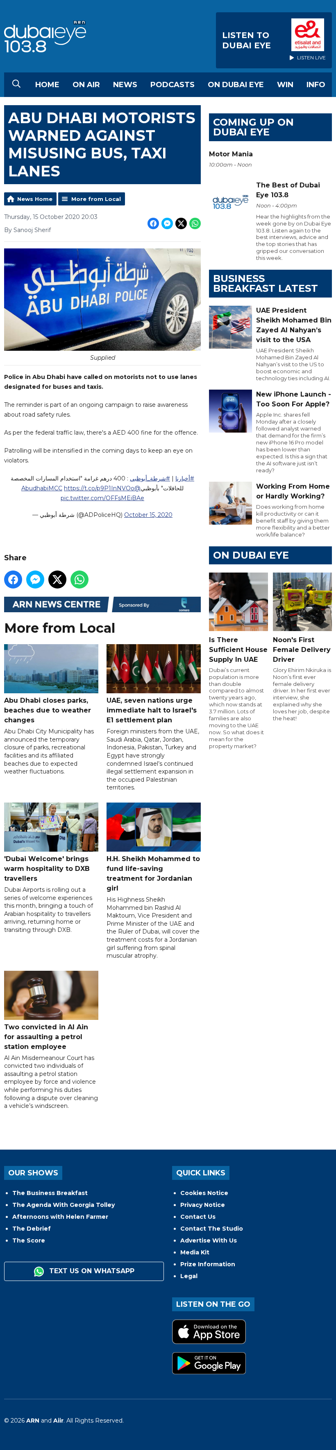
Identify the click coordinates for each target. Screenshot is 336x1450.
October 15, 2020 (148, 515)
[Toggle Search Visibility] (16, 84)
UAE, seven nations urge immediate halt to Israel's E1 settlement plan (152, 710)
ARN (32, 1420)
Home (47, 84)
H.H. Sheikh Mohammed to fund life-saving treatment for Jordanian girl (153, 873)
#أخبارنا (184, 478)
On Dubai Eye (236, 84)
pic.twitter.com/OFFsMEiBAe (102, 498)
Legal (189, 1276)
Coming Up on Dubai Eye (253, 127)
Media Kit (194, 1252)
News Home (34, 199)
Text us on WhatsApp (90, 1271)
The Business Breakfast (50, 1193)
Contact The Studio (211, 1228)
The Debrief (31, 1228)
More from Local (96, 199)
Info (315, 84)
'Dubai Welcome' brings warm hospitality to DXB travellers (47, 868)
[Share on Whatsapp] (195, 223)
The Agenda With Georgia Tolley (63, 1205)
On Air (86, 84)
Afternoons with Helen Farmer (60, 1216)
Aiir (58, 1420)
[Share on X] (181, 223)
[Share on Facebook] (153, 223)
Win (285, 84)
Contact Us (198, 1216)
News (125, 84)
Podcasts (172, 84)
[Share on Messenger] (167, 223)
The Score (28, 1240)
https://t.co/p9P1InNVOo (99, 488)
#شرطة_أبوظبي (150, 478)
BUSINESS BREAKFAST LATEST (265, 283)
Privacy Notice (202, 1205)
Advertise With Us (208, 1240)
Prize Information (207, 1264)
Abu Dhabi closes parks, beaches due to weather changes (47, 710)
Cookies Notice (204, 1193)
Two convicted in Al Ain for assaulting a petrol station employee (46, 1037)
